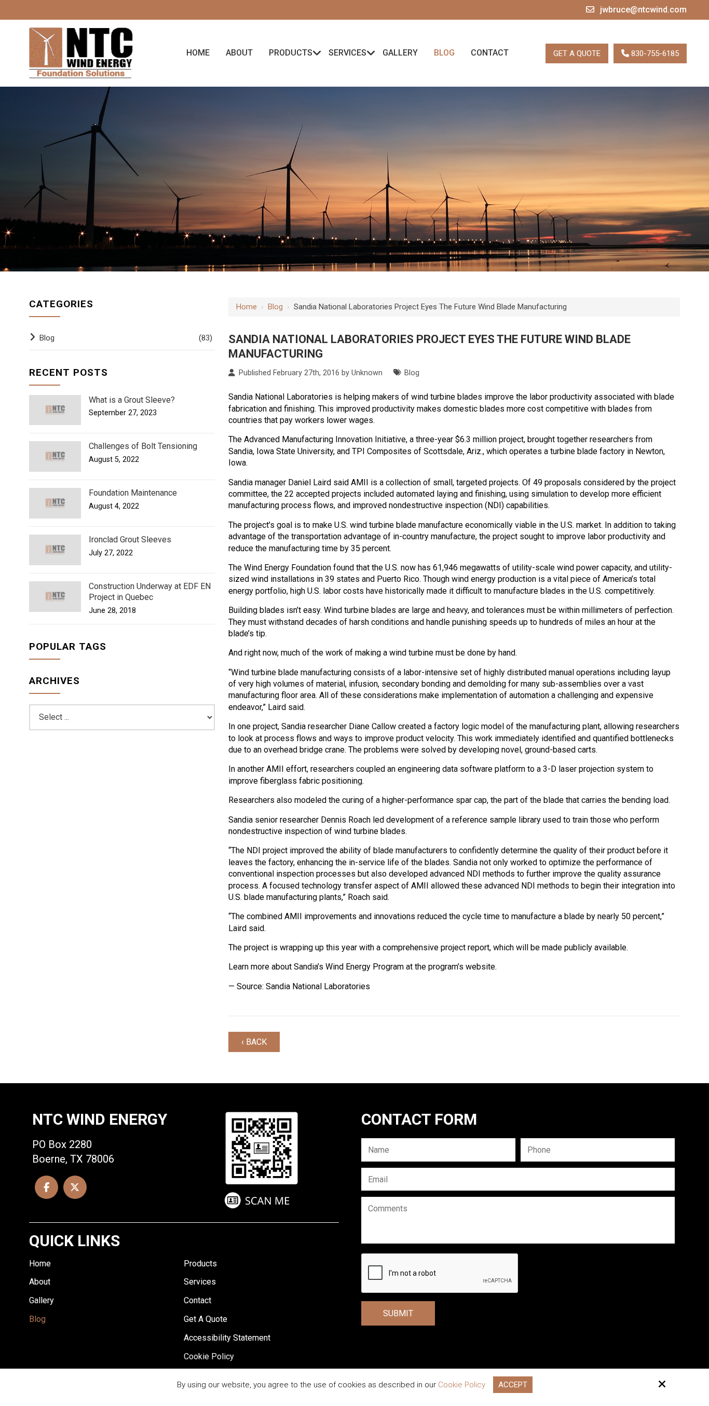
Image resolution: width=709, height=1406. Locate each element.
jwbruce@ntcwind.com (643, 10)
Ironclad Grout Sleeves (130, 539)
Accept (512, 1384)
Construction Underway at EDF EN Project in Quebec (150, 591)
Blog (275, 306)
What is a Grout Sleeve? (132, 400)
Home (246, 306)
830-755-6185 (654, 53)
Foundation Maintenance (133, 493)
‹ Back (254, 1042)
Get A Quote (577, 53)
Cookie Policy (461, 1384)
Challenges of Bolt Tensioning (143, 446)
